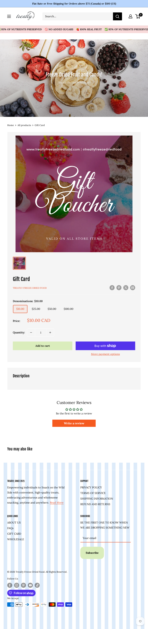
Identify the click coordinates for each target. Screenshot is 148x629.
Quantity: (19, 332)
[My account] (130, 16)
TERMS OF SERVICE (93, 493)
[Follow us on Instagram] (16, 585)
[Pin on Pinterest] (118, 287)
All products (24, 125)
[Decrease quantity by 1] (31, 332)
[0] (138, 16)
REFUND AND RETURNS (95, 504)
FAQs (10, 528)
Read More (57, 502)
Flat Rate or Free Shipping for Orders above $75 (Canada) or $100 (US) (74, 3)
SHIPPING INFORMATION (96, 498)
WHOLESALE (15, 539)
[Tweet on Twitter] (125, 287)
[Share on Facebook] (112, 287)
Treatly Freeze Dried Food (30, 287)
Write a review (74, 423)
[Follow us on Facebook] (9, 585)
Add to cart (42, 345)
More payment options (105, 354)
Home (10, 125)
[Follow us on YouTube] (30, 585)
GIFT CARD (14, 533)
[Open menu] (9, 16)
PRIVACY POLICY (91, 487)
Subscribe (92, 552)
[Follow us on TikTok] (37, 585)
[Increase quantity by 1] (50, 332)
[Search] (117, 16)
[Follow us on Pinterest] (23, 585)
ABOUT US (14, 522)
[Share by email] (132, 287)
